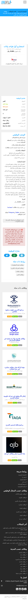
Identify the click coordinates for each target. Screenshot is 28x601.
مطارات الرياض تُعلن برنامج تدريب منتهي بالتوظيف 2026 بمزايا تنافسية (14, 543)
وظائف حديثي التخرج (21, 512)
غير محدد (15, 402)
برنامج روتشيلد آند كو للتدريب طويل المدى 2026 (15, 540)
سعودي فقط (15, 316)
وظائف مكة (23, 557)
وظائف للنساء (23, 508)
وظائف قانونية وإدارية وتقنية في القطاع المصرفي (14, 339)
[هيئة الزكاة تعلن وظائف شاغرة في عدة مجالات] (14, 366)
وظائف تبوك (23, 568)
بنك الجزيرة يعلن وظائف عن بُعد (14, 454)
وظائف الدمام (22, 561)
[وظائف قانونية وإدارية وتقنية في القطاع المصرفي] (14, 337)
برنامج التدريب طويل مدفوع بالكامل (15, 311)
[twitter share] (7, 255)
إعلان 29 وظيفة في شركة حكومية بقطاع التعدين (15, 397)
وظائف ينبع (23, 566)
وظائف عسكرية (22, 504)
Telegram (11, 212)
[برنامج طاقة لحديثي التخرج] (14, 423)
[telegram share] (22, 255)
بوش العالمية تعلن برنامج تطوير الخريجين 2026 (15, 537)
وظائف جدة (23, 554)
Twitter (17, 212)
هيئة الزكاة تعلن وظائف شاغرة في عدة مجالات (14, 368)
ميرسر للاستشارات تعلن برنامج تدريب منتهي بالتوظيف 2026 (16, 533)
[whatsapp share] (14, 255)
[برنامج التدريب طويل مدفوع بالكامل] (14, 308)
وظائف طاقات (19, 271)
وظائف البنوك (23, 515)
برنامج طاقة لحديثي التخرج (14, 425)
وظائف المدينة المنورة (21, 559)
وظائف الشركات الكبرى (17, 268)
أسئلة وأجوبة (23, 479)
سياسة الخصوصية (22, 486)
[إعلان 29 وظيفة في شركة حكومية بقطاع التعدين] (14, 395)
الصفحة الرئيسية (22, 11)
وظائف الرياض (22, 552)
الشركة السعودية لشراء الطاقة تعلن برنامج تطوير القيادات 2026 (15, 528)
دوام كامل (9, 316)
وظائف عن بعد (22, 519)
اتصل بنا (24, 477)
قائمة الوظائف (12, 11)
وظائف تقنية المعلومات (17, 265)
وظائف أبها (23, 571)
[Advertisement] (14, 30)
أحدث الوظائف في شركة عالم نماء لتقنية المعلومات (14, 220)
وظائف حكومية (22, 497)
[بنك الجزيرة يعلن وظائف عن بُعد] (14, 452)
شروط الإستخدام (22, 484)
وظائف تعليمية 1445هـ (21, 494)
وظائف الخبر (20, 274)
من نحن (24, 482)
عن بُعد (9, 460)
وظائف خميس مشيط (21, 573)
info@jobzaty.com (21, 585)
